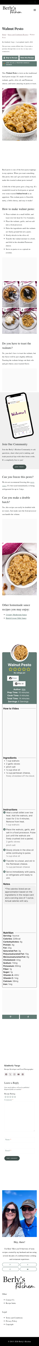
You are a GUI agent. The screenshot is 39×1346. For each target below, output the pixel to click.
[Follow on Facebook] (28, 1264)
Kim (23, 689)
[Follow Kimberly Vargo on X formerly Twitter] (10, 1074)
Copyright (10, 1324)
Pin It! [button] (21, 683)
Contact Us (10, 1300)
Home (4, 34)
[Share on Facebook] (28, 1017)
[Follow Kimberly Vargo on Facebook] (6, 1074)
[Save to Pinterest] (10, 1017)
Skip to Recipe (11, 58)
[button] (11, 669)
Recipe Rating (9, 1094)
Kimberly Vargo (10, 42)
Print (14, 678)
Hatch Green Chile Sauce (16, 618)
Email (8, 1150)
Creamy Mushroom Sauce (16, 614)
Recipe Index (11, 1303)
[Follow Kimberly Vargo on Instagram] (14, 1074)
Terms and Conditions (14, 1317)
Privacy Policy (11, 1321)
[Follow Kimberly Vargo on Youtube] (18, 1074)
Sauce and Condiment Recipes (18, 34)
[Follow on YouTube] (28, 1269)
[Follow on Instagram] (10, 1269)
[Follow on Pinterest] (10, 1264)
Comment (8, 1100)
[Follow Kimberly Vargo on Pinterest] (22, 1074)
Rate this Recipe (27, 58)
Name (8, 1139)
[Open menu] (35, 10)
